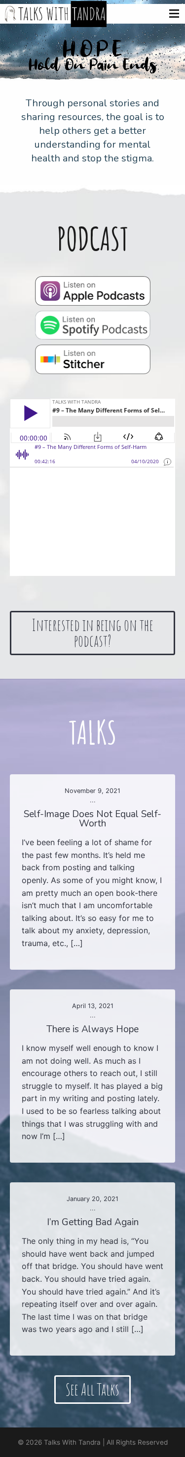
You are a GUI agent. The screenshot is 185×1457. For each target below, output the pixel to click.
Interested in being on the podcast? (92, 633)
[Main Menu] (174, 12)
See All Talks (92, 1389)
